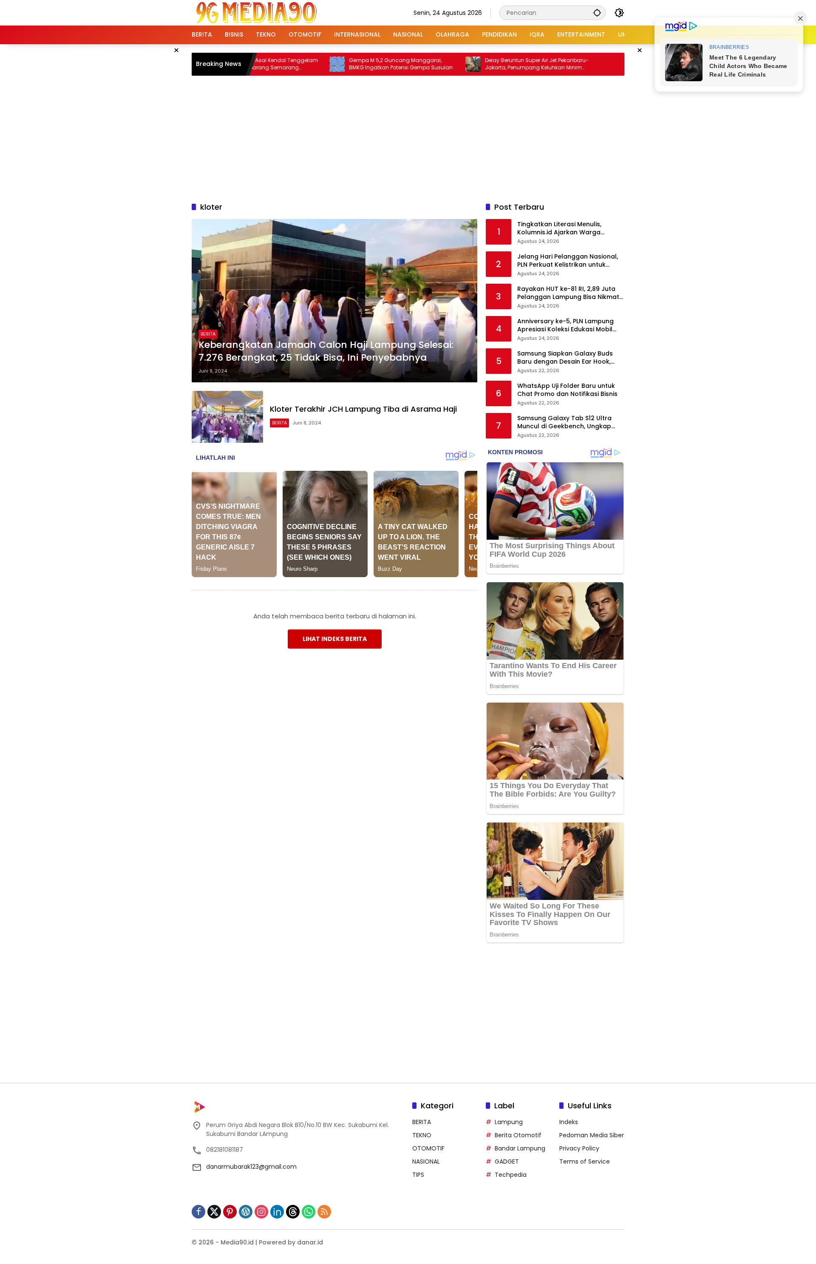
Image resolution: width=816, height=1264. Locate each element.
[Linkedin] (277, 1211)
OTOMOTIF (428, 1148)
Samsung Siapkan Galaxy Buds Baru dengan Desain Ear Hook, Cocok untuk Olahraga (565, 358)
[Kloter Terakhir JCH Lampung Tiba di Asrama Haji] (227, 416)
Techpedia (511, 1174)
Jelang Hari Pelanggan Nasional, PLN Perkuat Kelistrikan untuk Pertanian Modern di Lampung (567, 261)
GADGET (507, 1161)
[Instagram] (261, 1211)
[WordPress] (245, 1211)
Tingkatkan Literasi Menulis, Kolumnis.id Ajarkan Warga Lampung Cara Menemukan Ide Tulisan (566, 228)
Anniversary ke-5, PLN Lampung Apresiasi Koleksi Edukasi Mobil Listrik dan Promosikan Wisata (565, 325)
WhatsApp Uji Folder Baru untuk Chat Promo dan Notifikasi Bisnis (567, 390)
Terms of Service (584, 1161)
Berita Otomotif (518, 1135)
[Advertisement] (408, 137)
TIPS (418, 1174)
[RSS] (324, 1211)
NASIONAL (426, 1161)
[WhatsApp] (308, 1211)
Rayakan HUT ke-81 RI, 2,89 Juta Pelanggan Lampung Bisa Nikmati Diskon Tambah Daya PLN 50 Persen (568, 293)
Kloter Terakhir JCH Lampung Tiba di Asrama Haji (363, 409)
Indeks (568, 1122)
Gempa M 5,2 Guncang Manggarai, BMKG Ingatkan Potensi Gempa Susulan (358, 64)
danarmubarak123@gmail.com (251, 1166)
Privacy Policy (579, 1148)
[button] (597, 13)
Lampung (509, 1122)
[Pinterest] (230, 1211)
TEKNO (421, 1135)
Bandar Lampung (520, 1148)
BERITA (208, 333)
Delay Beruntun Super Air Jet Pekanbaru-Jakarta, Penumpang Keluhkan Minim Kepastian (494, 64)
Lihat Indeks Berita (335, 639)
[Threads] (293, 1211)
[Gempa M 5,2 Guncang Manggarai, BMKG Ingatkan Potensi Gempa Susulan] (294, 64)
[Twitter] (214, 1211)
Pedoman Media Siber (591, 1135)
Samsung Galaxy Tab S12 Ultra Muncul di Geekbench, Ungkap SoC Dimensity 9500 (564, 422)
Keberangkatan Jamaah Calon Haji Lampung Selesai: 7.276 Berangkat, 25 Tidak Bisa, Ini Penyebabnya (325, 351)
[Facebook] (198, 1211)
